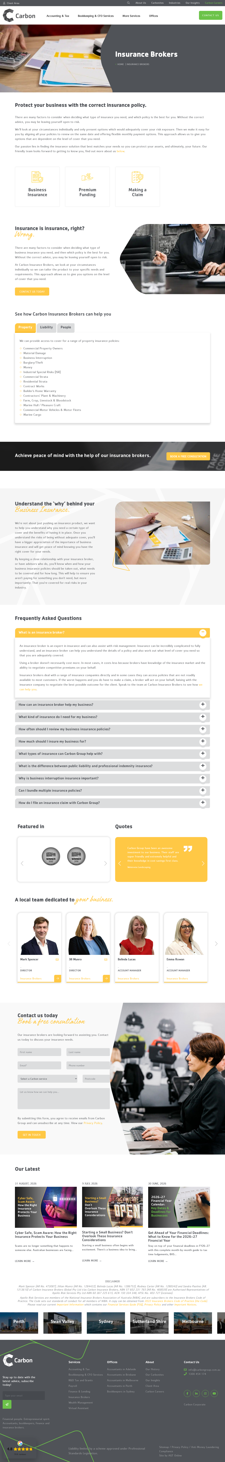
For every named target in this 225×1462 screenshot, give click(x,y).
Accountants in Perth (119, 1385)
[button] (105, 859)
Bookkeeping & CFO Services (96, 16)
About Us (141, 2)
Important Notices (185, 1304)
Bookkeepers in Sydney (121, 1391)
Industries (174, 2)
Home (120, 64)
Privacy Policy (93, 1123)
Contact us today (32, 291)
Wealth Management (81, 1402)
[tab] (25, 328)
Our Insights (193, 2)
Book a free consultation (188, 456)
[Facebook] (187, 1393)
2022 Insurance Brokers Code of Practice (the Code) (175, 1300)
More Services (131, 16)
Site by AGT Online (170, 1455)
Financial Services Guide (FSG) (125, 1304)
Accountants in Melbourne (122, 1380)
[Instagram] (205, 1393)
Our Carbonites (155, 1374)
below (120, 151)
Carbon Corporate (194, 1404)
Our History (153, 1369)
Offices (153, 16)
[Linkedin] (196, 1393)
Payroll (73, 1385)
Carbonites (157, 2)
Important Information (70, 1304)
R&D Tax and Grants (81, 1380)
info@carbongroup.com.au (204, 1369)
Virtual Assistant (79, 1408)
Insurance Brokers (79, 1397)
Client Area (13, 3)
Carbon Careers (213, 2)
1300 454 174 (197, 1373)
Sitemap (164, 1447)
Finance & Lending (79, 1391)
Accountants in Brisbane (121, 1374)
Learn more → (25, 1261)
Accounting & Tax (58, 16)
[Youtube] (214, 1393)
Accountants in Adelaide (121, 1369)
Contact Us (210, 15)
